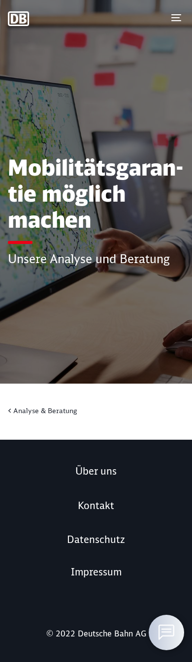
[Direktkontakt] (166, 632)
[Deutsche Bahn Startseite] (34, 18)
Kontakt (96, 505)
